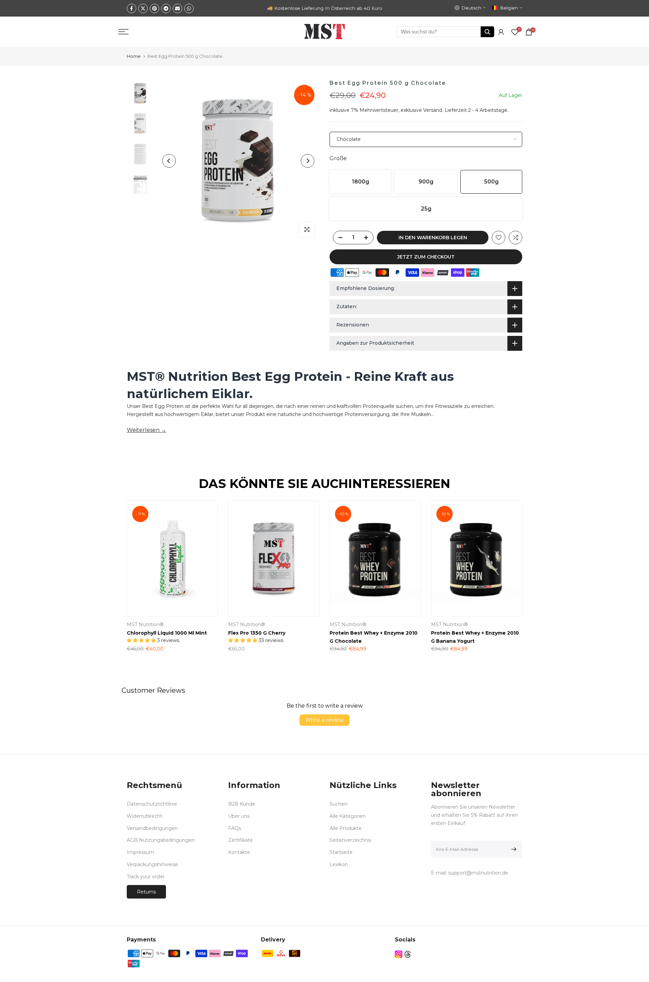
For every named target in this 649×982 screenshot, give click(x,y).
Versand (432, 110)
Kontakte (239, 852)
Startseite (341, 852)
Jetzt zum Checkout (426, 257)
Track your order (146, 877)
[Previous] (169, 161)
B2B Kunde (241, 804)
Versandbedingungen (152, 828)
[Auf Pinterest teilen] (154, 8)
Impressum (140, 852)
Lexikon (339, 864)
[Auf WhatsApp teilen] (189, 8)
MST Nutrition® (145, 624)
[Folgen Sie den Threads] (407, 954)
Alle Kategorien (348, 816)
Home (134, 56)
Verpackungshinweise (152, 864)
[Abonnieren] (512, 849)
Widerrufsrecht (144, 816)
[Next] (307, 161)
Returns (146, 892)
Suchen (338, 804)
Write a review (324, 720)
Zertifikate (240, 840)
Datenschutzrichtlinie (152, 804)
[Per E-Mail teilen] (177, 8)
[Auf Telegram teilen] (166, 8)
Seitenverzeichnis (350, 840)
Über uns (238, 816)
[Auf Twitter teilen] (143, 8)
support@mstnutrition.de (478, 873)
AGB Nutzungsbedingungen (161, 840)
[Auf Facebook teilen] (131, 8)
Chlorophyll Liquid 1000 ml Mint (167, 633)
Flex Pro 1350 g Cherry (256, 633)
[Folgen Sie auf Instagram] (398, 954)
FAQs (234, 828)
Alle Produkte (346, 828)
